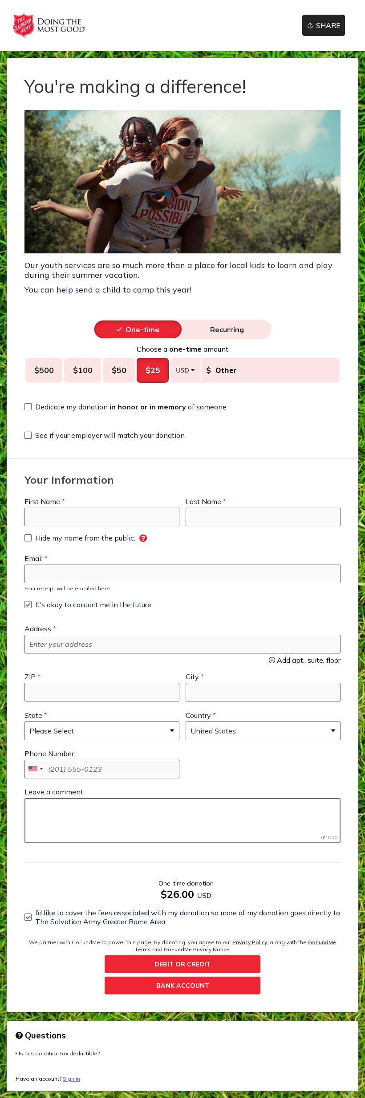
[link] (49, 25)
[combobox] (35, 769)
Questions (44, 1035)
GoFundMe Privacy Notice (196, 949)
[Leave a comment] (182, 820)
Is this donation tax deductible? (59, 1053)
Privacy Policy (249, 942)
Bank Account (182, 986)
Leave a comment (53, 791)
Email (33, 558)
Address (37, 628)
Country (198, 715)
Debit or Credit (182, 964)
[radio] (142, 329)
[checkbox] (125, 407)
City (192, 676)
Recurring (227, 329)
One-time (142, 329)
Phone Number (49, 753)
